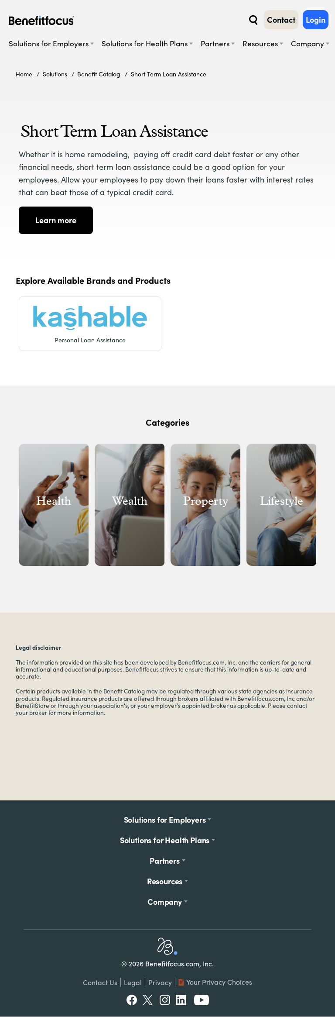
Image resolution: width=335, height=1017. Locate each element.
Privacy (160, 982)
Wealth (129, 501)
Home (24, 74)
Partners (215, 43)
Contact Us (100, 982)
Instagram (165, 1000)
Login (315, 20)
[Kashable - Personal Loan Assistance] (90, 317)
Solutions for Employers (49, 43)
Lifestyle (281, 501)
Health (53, 501)
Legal (133, 982)
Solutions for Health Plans (145, 43)
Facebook (131, 1000)
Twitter (148, 1000)
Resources (260, 43)
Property (205, 501)
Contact (281, 20)
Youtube (201, 1000)
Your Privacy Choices (219, 981)
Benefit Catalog (98, 74)
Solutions (55, 74)
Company (307, 43)
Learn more (55, 219)
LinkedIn (182, 1000)
